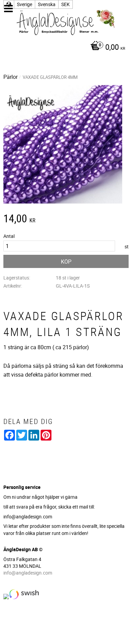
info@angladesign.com (27, 572)
